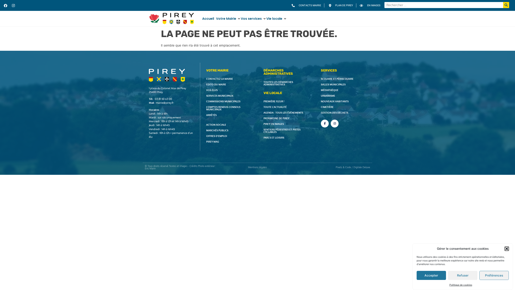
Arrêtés (211, 115)
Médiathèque (329, 90)
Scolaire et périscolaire (337, 78)
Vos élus (212, 90)
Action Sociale (216, 124)
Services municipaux (219, 95)
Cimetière (327, 107)
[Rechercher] (506, 5)
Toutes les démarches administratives (278, 83)
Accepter (431, 275)
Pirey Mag (212, 141)
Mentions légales (257, 167)
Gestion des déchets (334, 112)
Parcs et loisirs (274, 137)
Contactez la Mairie (219, 78)
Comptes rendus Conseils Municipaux (223, 108)
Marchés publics (217, 130)
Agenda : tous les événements (283, 112)
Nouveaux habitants (335, 101)
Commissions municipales (223, 101)
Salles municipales (333, 84)
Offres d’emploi (216, 136)
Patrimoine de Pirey (276, 118)
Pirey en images (274, 123)
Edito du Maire (216, 84)
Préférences (494, 275)
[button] (507, 249)
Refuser (463, 275)
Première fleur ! (274, 101)
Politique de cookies (460, 284)
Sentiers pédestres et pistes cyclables (282, 131)
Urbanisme (328, 95)
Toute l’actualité (275, 107)
